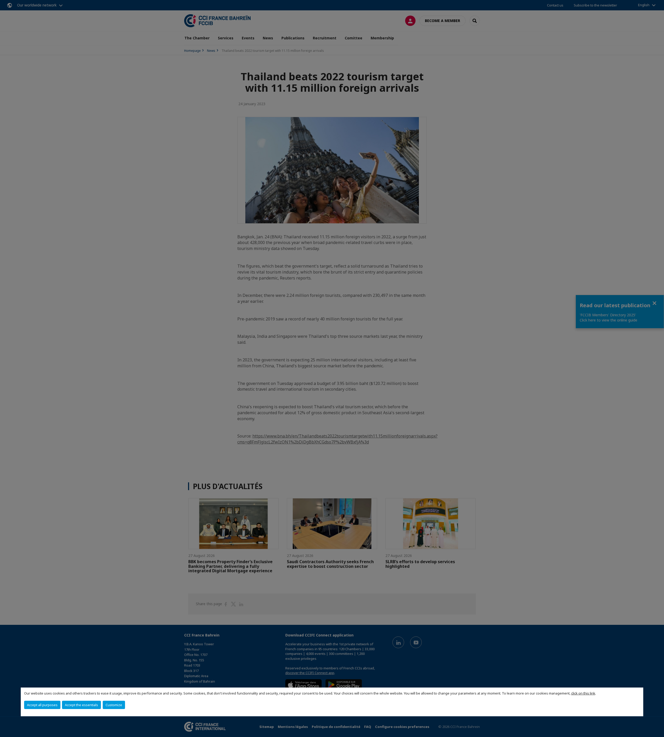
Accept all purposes (42, 705)
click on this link (583, 693)
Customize (114, 705)
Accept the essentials (81, 705)
